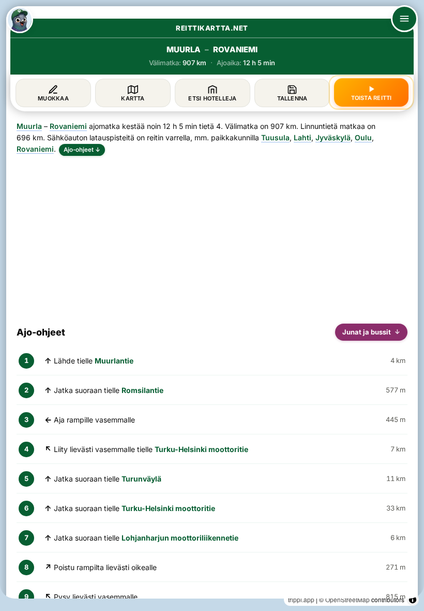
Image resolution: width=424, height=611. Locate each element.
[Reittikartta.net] (19, 19)
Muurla (29, 126)
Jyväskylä (333, 137)
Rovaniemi (68, 126)
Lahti (302, 137)
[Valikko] (404, 18)
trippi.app (301, 599)
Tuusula (275, 137)
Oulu (363, 137)
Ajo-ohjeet (82, 149)
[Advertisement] (212, 235)
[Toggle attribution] (412, 599)
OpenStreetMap (347, 599)
